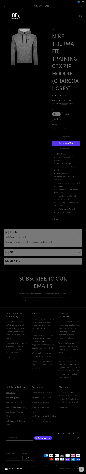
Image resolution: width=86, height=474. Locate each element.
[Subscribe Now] (60, 300)
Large (56, 114)
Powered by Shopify (32, 466)
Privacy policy (54, 466)
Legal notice (77, 468)
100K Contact (10, 392)
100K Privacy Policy (13, 398)
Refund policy (44, 466)
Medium (67, 114)
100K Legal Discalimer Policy (16, 408)
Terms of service (65, 466)
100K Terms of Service (14, 403)
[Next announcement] (81, 6)
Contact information (65, 468)
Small (56, 119)
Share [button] (56, 219)
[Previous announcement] (4, 6)
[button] (4, 16)
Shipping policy (76, 466)
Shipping (64, 103)
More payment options (66, 148)
